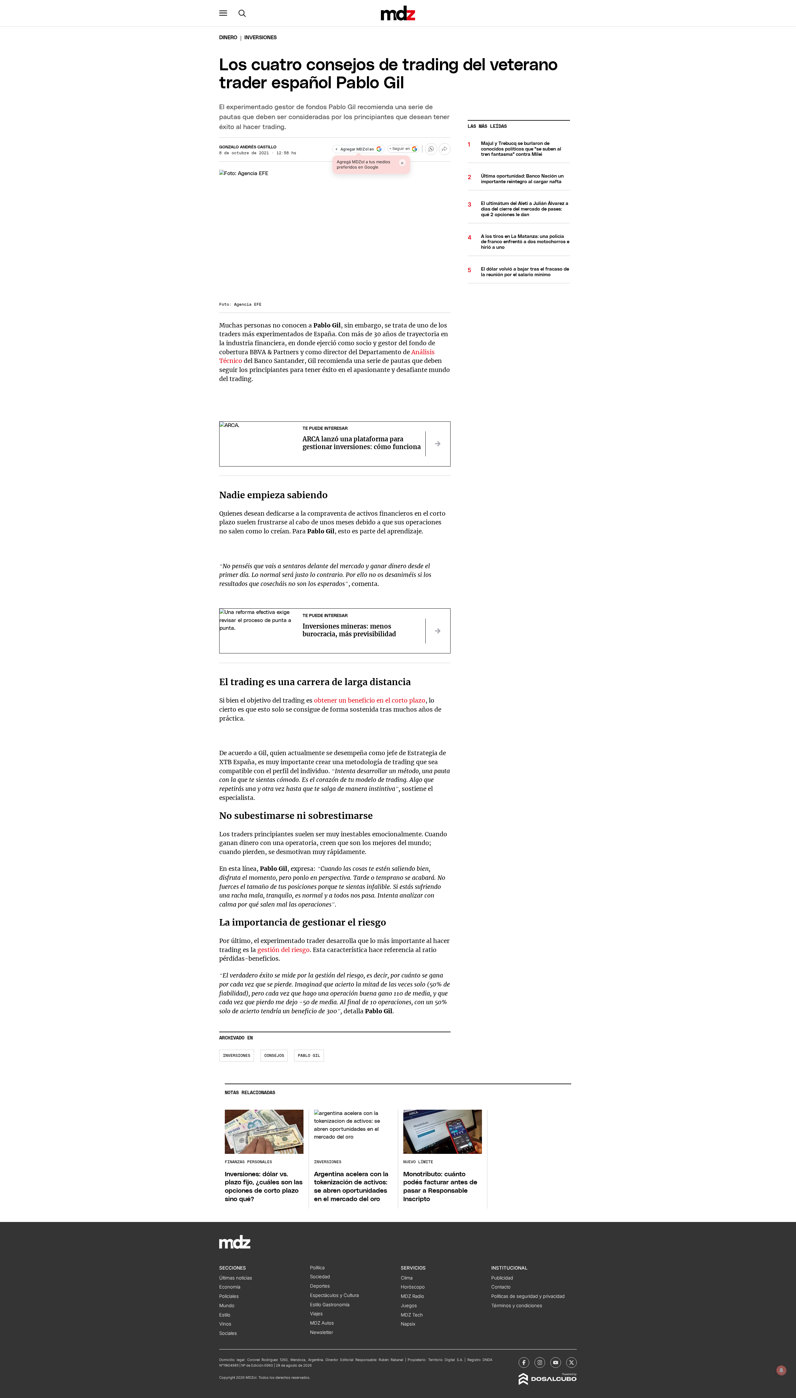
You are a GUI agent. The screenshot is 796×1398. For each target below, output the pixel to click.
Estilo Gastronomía (329, 1304)
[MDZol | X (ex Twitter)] (571, 1363)
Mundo (226, 1305)
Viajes (316, 1314)
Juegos (409, 1305)
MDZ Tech (412, 1315)
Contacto (501, 1287)
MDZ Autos (322, 1323)
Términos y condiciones (516, 1305)
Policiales (229, 1296)
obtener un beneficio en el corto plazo (369, 700)
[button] (223, 13)
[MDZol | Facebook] (524, 1363)
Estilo (224, 1315)
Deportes (320, 1286)
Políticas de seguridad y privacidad (528, 1296)
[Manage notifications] (781, 1370)
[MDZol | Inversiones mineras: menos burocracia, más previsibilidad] (437, 631)
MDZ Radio (412, 1296)
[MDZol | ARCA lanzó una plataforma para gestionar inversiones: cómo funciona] (437, 443)
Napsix (408, 1324)
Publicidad (502, 1278)
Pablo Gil (309, 1056)
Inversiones (236, 1056)
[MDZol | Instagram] (540, 1363)
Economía (229, 1287)
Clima (407, 1278)
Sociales (228, 1333)
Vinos (225, 1324)
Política (317, 1267)
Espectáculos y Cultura (334, 1295)
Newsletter (321, 1332)
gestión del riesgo (283, 950)
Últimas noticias (235, 1278)
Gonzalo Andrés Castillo (247, 147)
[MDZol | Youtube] (556, 1363)
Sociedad (320, 1277)
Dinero (228, 37)
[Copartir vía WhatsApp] (431, 149)
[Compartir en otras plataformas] (445, 149)
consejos (274, 1056)
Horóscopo (413, 1287)
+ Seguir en (399, 149)
